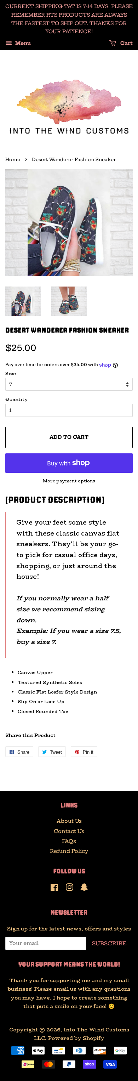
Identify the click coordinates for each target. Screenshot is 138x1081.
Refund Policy (69, 851)
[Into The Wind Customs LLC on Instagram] (69, 888)
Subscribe (109, 943)
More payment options (69, 481)
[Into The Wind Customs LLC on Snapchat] (84, 888)
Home (12, 159)
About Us (69, 821)
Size (10, 373)
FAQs (69, 841)
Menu (22, 43)
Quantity (16, 399)
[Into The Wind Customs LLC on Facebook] (54, 888)
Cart (126, 43)
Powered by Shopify (76, 1038)
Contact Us (69, 831)
